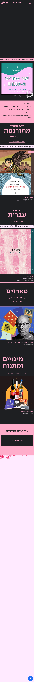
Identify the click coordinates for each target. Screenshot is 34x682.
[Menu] (29, 2)
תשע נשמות (17, 3)
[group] (17, 176)
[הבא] (20, 96)
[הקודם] (15, 96)
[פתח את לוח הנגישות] (30, 678)
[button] (3, 2)
